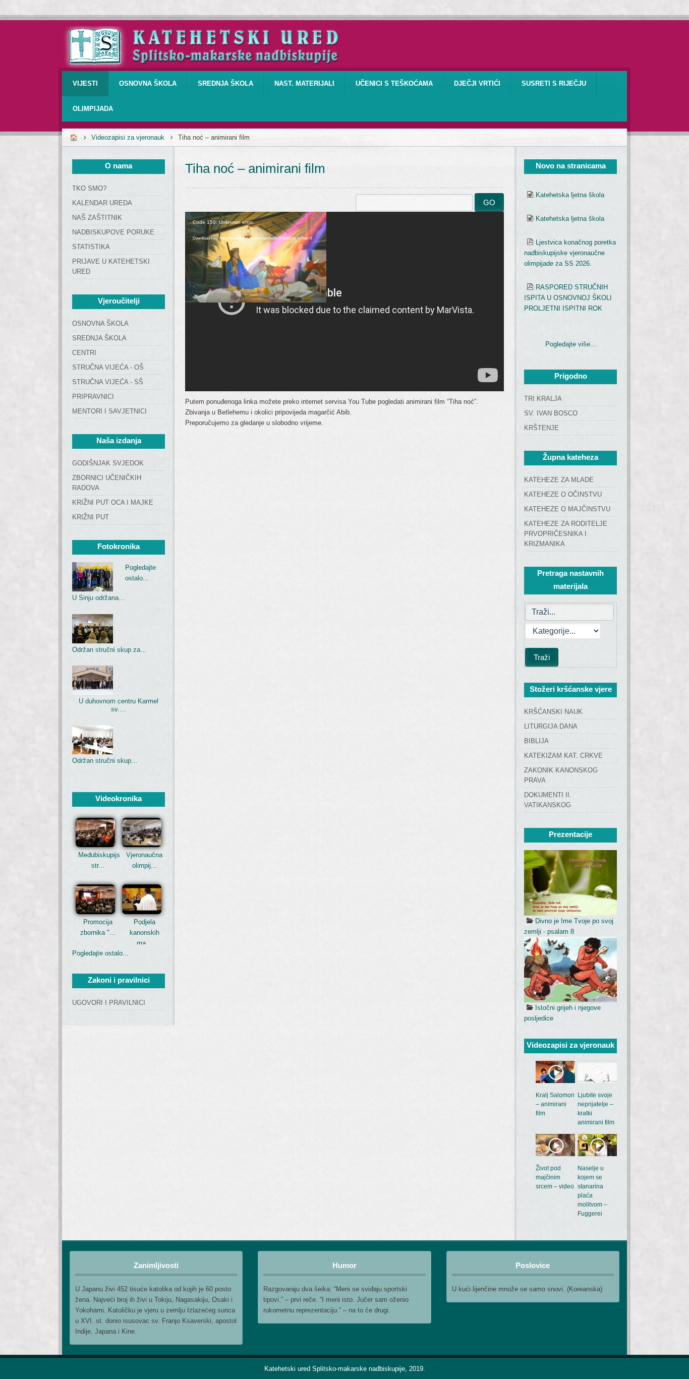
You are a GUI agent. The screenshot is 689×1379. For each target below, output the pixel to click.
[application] (344, 301)
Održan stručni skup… (105, 760)
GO (489, 202)
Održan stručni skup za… (109, 649)
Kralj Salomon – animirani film (555, 1104)
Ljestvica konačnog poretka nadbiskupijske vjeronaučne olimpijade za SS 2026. (570, 252)
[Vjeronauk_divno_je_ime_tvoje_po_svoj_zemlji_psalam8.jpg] (570, 883)
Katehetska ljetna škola (570, 195)
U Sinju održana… (98, 598)
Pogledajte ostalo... (100, 953)
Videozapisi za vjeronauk (127, 137)
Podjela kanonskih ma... (144, 932)
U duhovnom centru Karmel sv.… (118, 705)
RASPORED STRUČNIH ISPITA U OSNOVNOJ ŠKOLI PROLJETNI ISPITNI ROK (568, 297)
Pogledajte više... (570, 344)
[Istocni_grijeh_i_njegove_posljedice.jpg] (570, 969)
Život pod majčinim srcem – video (555, 1177)
